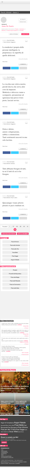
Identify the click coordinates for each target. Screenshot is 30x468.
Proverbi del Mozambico (15, 273)
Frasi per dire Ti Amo (8, 429)
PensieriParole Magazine (8, 370)
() (15, 324)
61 (27, 226)
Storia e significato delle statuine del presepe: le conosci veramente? (21, 402)
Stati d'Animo (21, 431)
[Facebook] (6, 68)
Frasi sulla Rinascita (15, 281)
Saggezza (13, 42)
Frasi (2, 449)
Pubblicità (20, 461)
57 (13, 226)
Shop (2, 454)
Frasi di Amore (15, 241)
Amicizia (13, 163)
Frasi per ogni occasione (12, 30)
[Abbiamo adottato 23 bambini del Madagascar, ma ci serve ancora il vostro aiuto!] (7, 398)
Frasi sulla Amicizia (15, 245)
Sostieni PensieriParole (15, 299)
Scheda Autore (23, 21)
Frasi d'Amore (23, 427)
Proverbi (21, 30)
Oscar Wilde (13, 431)
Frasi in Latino (14, 197)
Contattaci (17, 463)
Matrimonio (6, 431)
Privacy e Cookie (4, 463)
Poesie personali (25, 354)
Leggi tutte (25, 34)
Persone (26, 328)
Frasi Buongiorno (13, 427)
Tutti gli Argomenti (23, 233)
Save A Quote (4, 451)
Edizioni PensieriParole (6, 456)
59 (20, 226)
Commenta (23, 64)
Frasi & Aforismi (7, 42)
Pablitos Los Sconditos (24, 342)
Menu (2, 2)
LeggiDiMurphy (4, 452)
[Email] (23, 68)
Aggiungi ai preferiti (26, 41)
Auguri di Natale (15, 259)
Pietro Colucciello (25, 352)
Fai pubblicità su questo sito (7, 457)
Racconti (3, 30)
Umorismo (22, 29)
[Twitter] (15, 68)
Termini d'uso (12, 463)
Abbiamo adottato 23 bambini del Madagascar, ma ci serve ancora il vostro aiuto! (7, 402)
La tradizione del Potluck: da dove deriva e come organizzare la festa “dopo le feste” (15, 388)
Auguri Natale (20, 422)
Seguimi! (24, 19)
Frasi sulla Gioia (15, 288)
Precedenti (4, 226)
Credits (24, 461)
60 (24, 226)
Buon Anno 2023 (10, 425)
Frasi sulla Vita (15, 249)
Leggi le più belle (14, 34)
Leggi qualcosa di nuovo (8, 233)
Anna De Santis (8, 26)
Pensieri (15, 270)
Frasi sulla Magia (15, 277)
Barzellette (3, 425)
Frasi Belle (15, 252)
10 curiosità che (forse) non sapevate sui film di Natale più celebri (22, 413)
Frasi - (15, 2)
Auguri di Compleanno (7, 423)
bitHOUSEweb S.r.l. (5, 461)
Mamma (26, 336)
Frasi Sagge (15, 256)
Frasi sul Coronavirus (15, 284)
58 (17, 226)
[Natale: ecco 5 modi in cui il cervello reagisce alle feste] (7, 409)
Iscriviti (4, 442)
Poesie (16, 29)
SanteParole (4, 453)
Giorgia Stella (25, 326)
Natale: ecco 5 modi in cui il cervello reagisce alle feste (7, 413)
